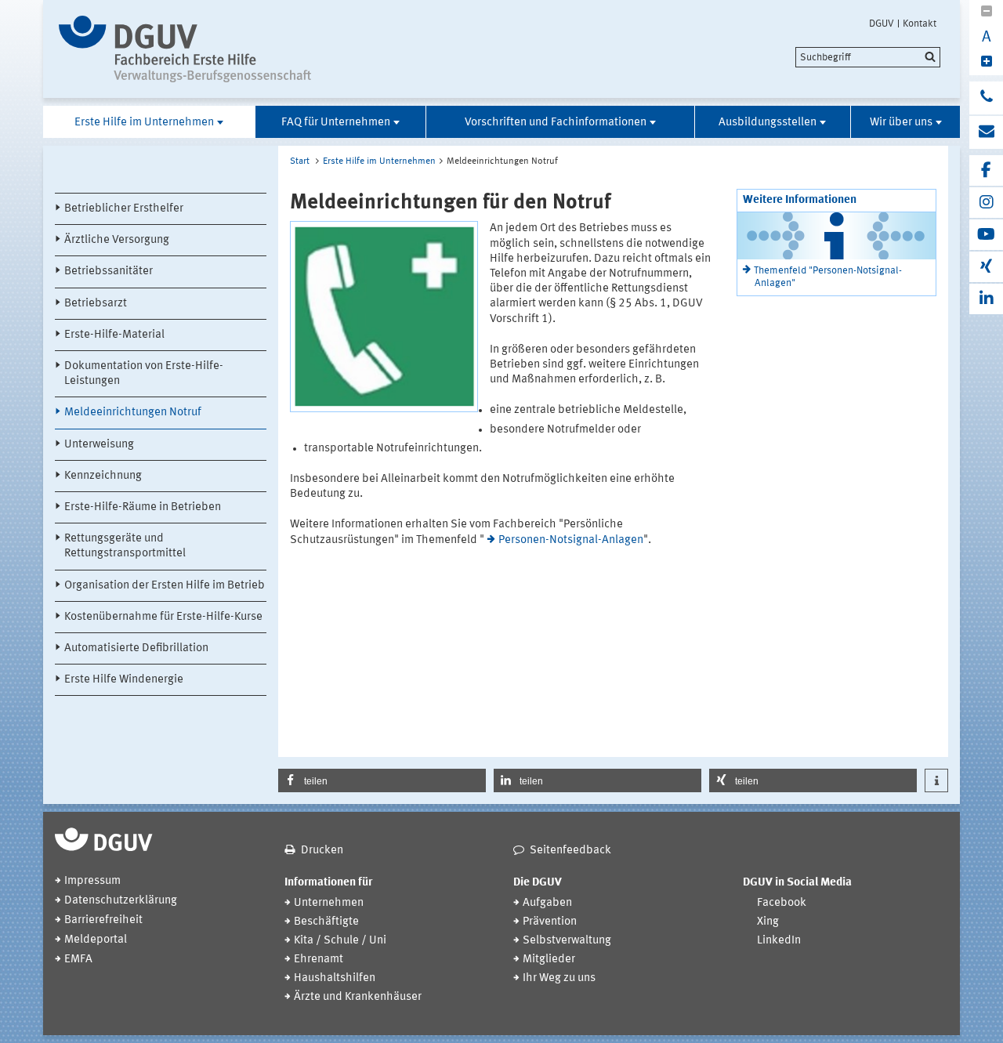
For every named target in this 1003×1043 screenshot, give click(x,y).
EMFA (78, 959)
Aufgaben (547, 903)
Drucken (322, 850)
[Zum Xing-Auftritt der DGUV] (986, 267)
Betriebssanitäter (108, 271)
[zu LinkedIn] (986, 299)
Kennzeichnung (103, 476)
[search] (867, 57)
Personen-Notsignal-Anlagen (570, 540)
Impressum (92, 881)
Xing (768, 922)
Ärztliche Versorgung (116, 240)
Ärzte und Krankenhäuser (358, 997)
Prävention (550, 922)
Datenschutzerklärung (120, 901)
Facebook (781, 903)
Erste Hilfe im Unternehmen (144, 123)
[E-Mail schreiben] (986, 132)
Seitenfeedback (570, 850)
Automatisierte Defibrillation (136, 648)
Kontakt (919, 23)
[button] (382, 780)
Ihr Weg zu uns (559, 978)
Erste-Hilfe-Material (114, 335)
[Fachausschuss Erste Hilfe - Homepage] (190, 49)
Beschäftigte (326, 922)
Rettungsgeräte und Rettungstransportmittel (125, 546)
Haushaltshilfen (334, 978)
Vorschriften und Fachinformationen (555, 123)
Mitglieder (549, 959)
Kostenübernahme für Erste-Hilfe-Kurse (163, 617)
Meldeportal (95, 940)
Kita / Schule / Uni (340, 941)
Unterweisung (99, 445)
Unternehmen (329, 903)
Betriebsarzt (95, 304)
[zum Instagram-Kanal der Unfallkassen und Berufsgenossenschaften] (986, 202)
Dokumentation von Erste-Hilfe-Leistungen (143, 373)
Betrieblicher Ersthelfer (123, 209)
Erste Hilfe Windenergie (123, 680)
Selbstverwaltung (567, 941)
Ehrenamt (318, 959)
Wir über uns (901, 123)
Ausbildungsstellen (768, 123)
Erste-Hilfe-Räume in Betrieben (142, 507)
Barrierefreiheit (103, 920)
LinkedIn (779, 941)
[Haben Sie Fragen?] (986, 97)
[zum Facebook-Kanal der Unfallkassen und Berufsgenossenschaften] (986, 170)
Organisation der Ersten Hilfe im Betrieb (164, 586)
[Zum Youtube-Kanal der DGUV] (986, 234)
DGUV (881, 23)
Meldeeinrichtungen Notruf (132, 412)
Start (300, 161)
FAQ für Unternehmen (335, 123)
